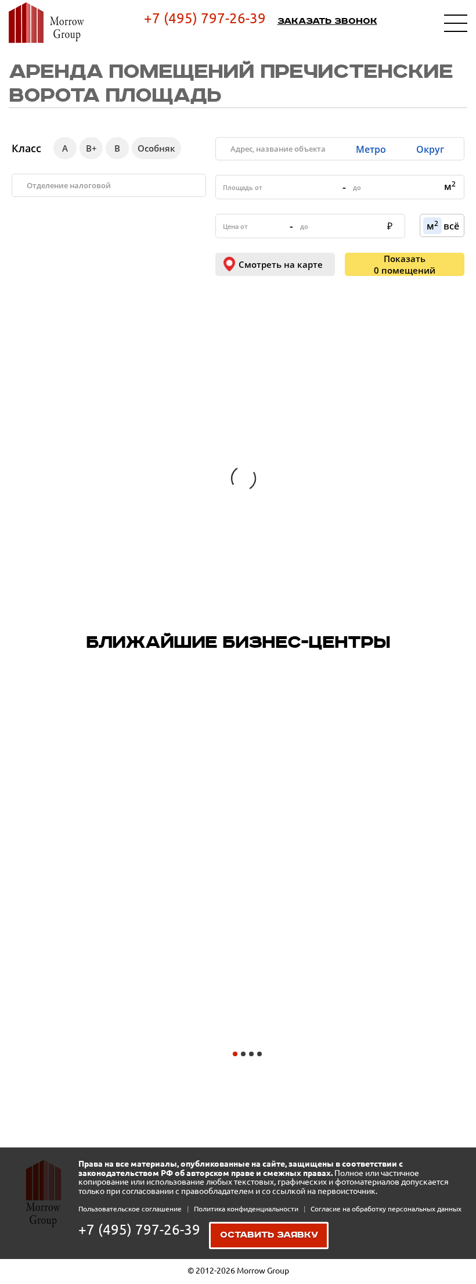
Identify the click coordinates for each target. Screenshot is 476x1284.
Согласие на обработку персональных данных (386, 1209)
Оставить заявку (269, 1235)
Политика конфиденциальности (247, 1209)
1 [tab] (235, 1054)
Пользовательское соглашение (130, 1209)
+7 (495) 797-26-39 (205, 18)
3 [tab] (251, 1054)
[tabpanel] (85, 939)
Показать (404, 264)
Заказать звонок (327, 21)
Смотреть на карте (281, 264)
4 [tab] (259, 1054)
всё (451, 226)
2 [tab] (243, 1054)
